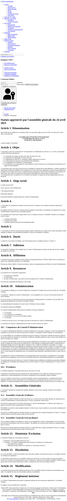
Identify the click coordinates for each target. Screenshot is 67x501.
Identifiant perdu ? (9, 109)
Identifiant (20, 82)
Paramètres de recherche (7, 56)
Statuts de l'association (10, 72)
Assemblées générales (10, 74)
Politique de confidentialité (11, 75)
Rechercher (4, 54)
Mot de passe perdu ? (10, 108)
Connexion (4, 104)
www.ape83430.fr (14, 499)
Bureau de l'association (10, 64)
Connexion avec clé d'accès (9, 103)
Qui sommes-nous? (9, 63)
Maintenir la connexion (9, 86)
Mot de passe (20, 84)
